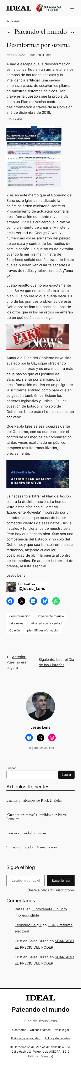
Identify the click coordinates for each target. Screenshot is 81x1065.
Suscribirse (61, 881)
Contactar (19, 1030)
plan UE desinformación (43, 630)
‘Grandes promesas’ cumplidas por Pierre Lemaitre (36, 817)
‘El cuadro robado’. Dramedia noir (31, 847)
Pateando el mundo (40, 31)
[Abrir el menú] (72, 7)
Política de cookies (57, 1038)
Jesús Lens (43, 54)
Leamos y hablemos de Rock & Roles (34, 800)
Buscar (11, 768)
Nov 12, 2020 (15, 54)
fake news (16, 623)
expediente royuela (51, 616)
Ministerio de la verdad (46, 623)
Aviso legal (61, 1030)
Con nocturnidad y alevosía (27, 833)
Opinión (14, 630)
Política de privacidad (25, 1038)
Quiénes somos (40, 1030)
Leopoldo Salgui (28, 925)
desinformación (19, 616)
